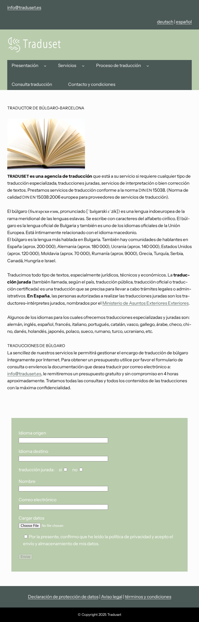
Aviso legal (111, 596)
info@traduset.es (24, 7)
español (184, 21)
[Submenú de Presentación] (45, 65)
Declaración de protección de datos (63, 596)
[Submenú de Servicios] (83, 65)
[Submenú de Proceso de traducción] (147, 65)
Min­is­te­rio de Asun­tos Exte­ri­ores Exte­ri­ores (145, 303)
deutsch (165, 21)
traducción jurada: (36, 469)
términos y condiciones (148, 596)
